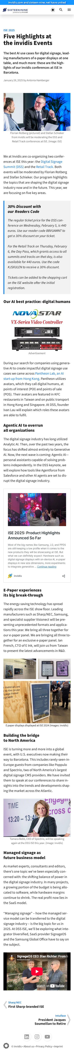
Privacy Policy (44, 1046)
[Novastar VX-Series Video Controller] (37, 329)
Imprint (58, 1046)
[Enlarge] (66, 803)
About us (29, 1046)
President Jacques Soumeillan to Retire (50, 1020)
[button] (61, 10)
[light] (53, 10)
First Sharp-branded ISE (26, 1005)
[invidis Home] (14, 10)
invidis (18, 1046)
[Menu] (69, 10)
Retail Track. (44, 166)
